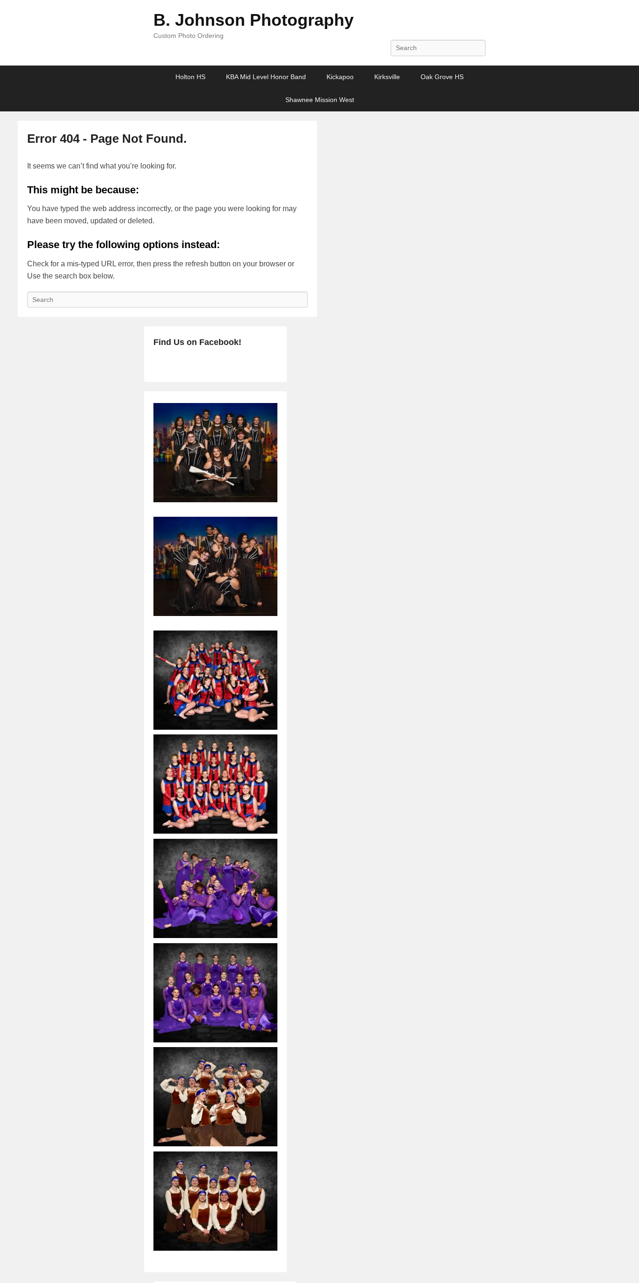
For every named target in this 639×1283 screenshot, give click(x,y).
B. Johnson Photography (253, 19)
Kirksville (387, 77)
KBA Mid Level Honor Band (266, 77)
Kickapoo (340, 77)
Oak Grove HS (442, 77)
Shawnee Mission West (319, 99)
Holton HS (190, 77)
